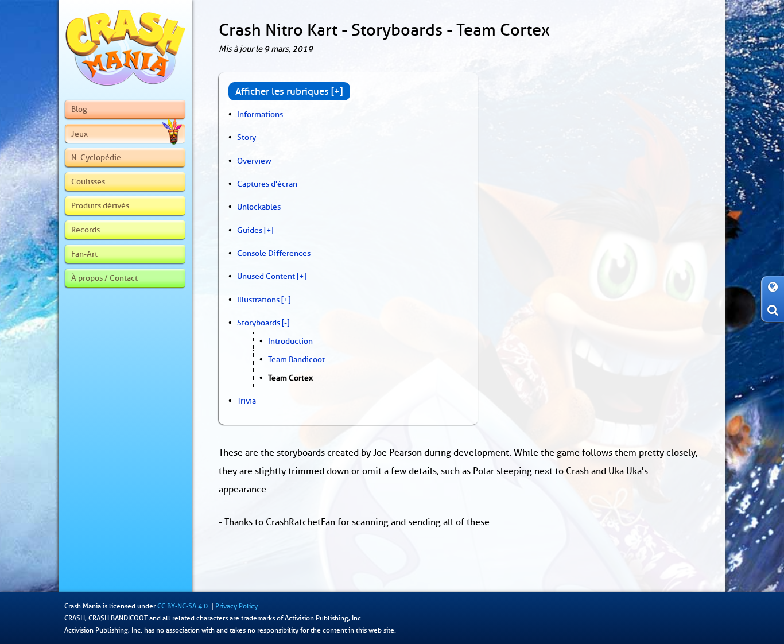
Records (85, 229)
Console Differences (274, 253)
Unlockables (259, 206)
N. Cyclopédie (96, 157)
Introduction (290, 341)
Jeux (79, 134)
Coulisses (88, 181)
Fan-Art (84, 254)
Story (246, 137)
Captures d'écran (267, 184)
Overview (254, 161)
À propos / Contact (104, 278)
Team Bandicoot (296, 359)
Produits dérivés (100, 205)
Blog (79, 109)
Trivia (246, 400)
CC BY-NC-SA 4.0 (182, 606)
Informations (260, 114)
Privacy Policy (236, 606)
